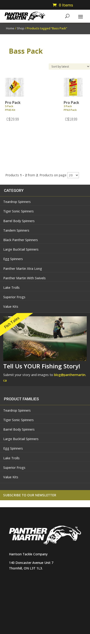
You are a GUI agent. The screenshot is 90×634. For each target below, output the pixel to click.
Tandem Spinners (16, 230)
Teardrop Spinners (17, 201)
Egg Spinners (13, 259)
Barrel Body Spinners (19, 221)
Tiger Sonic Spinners (18, 211)
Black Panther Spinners (20, 240)
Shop (20, 28)
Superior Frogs (14, 297)
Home (10, 28)
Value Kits (10, 306)
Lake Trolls (11, 287)
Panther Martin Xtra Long (22, 268)
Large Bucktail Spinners (21, 249)
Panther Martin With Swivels (24, 278)
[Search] (67, 16)
